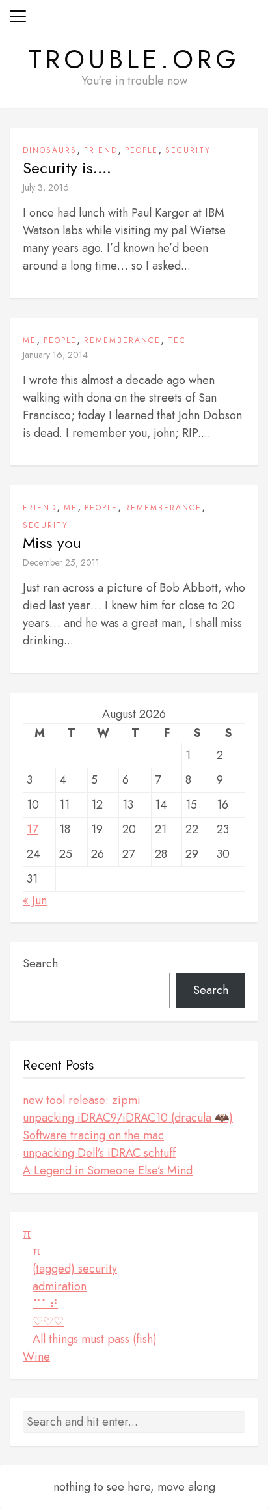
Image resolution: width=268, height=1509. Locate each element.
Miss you (52, 543)
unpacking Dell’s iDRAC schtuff (99, 1152)
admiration (60, 1286)
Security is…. (67, 168)
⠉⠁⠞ (45, 1303)
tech (180, 340)
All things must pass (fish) (95, 1339)
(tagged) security (75, 1268)
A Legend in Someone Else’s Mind (108, 1170)
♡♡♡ (48, 1321)
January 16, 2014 (55, 354)
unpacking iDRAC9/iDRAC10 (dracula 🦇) (128, 1117)
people (141, 150)
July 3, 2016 (46, 187)
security (188, 150)
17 (32, 829)
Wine (36, 1356)
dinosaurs (50, 150)
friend (101, 150)
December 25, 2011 (61, 562)
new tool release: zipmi (82, 1100)
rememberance (122, 340)
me (29, 340)
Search (40, 963)
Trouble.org (134, 59)
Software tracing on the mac (93, 1135)
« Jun (35, 900)
